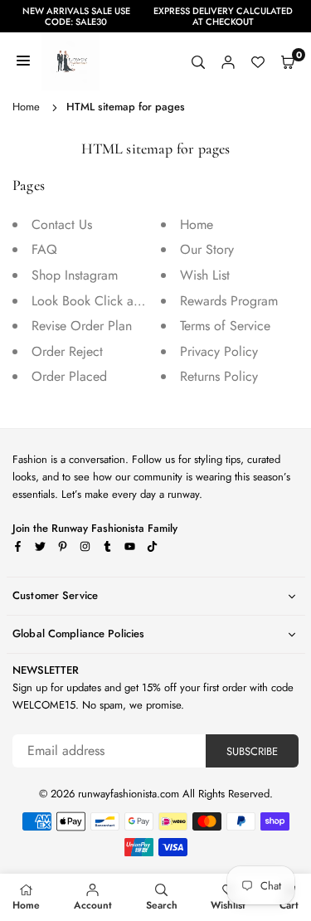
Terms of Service (225, 325)
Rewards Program (229, 300)
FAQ (44, 249)
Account (93, 905)
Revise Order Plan (82, 325)
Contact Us (62, 224)
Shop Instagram (75, 275)
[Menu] (23, 62)
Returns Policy (219, 376)
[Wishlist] (258, 62)
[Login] (228, 62)
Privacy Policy (219, 351)
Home (26, 107)
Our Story (207, 249)
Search (161, 905)
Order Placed (69, 376)
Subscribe (252, 751)
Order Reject (67, 351)
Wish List (205, 275)
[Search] (198, 62)
